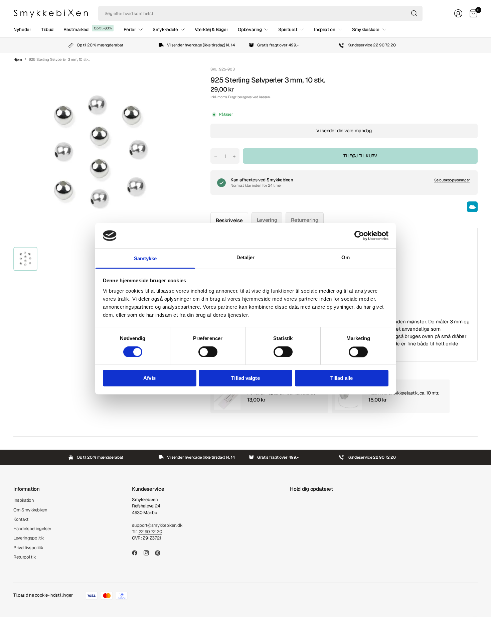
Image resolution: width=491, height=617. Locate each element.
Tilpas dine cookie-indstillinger (42, 595)
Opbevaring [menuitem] (250, 29)
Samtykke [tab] (145, 259)
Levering (267, 220)
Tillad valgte (245, 378)
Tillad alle (341, 378)
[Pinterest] (160, 553)
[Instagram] (149, 553)
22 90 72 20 (150, 531)
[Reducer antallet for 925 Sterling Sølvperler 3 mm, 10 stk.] (216, 156)
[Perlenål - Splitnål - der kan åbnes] (227, 396)
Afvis (149, 378)
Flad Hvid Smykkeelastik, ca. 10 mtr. (403, 393)
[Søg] (414, 13)
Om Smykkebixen (30, 510)
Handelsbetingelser (32, 528)
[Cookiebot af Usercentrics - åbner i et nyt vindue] (359, 235)
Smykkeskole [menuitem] (365, 29)
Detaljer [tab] (245, 258)
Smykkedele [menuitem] (165, 29)
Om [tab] (345, 258)
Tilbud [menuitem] (47, 29)
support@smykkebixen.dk (157, 525)
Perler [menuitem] (130, 29)
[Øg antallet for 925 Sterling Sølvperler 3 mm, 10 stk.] (234, 156)
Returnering (304, 220)
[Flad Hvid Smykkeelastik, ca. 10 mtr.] (348, 396)
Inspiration (23, 500)
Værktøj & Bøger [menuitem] (211, 29)
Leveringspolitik (28, 538)
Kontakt (20, 519)
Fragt (232, 97)
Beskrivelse (229, 220)
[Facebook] (137, 553)
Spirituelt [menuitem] (287, 29)
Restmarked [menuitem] (76, 29)
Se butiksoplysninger (452, 180)
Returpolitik (24, 557)
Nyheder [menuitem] (22, 29)
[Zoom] (174, 79)
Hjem (17, 59)
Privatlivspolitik (28, 548)
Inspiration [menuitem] (324, 29)
